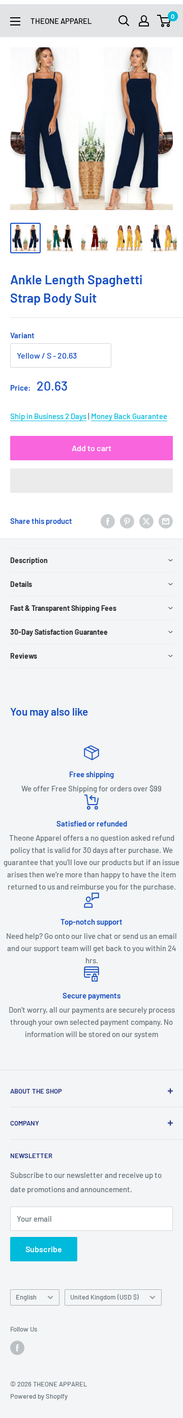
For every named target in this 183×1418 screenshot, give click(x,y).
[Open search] (124, 20)
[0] (164, 21)
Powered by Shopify (39, 1396)
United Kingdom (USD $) (104, 1297)
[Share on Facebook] (108, 520)
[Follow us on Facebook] (17, 1348)
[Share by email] (166, 520)
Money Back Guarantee (129, 416)
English (26, 1297)
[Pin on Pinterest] (127, 520)
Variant (22, 335)
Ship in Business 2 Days (48, 416)
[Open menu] (15, 21)
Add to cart (91, 448)
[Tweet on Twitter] (146, 520)
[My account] (144, 20)
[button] (91, 480)
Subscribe (43, 1249)
